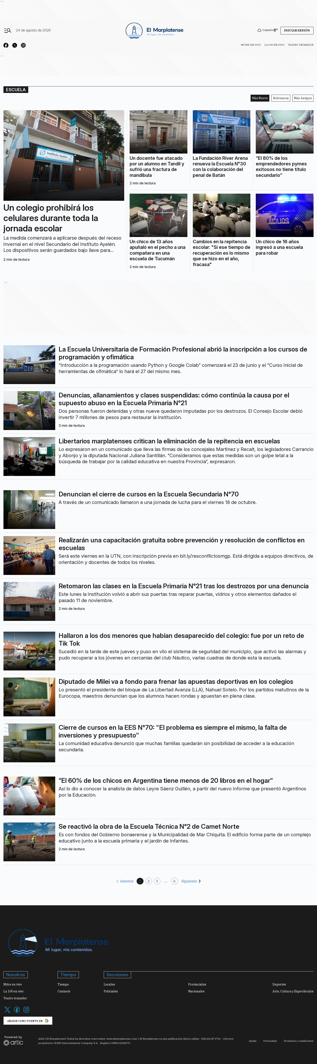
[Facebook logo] (17, 1012)
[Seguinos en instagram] (23, 46)
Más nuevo (260, 98)
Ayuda (252, 1040)
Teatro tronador (301, 44)
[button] (124, 881)
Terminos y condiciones (299, 1040)
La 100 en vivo (274, 44)
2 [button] (149, 881)
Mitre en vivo (251, 44)
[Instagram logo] (26, 1012)
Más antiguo (303, 98)
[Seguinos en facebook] (6, 46)
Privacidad (270, 1040)
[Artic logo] (13, 1040)
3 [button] (157, 881)
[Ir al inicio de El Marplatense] (154, 30)
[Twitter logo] (7, 1012)
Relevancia (281, 98)
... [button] (166, 881)
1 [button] (140, 881)
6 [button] (174, 881)
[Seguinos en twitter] (14, 46)
